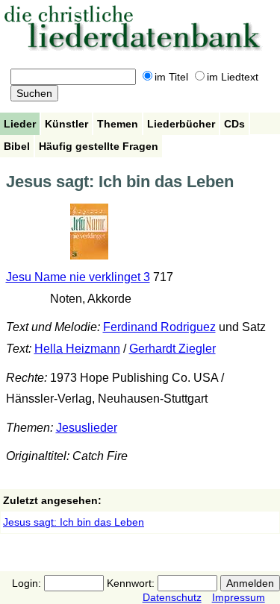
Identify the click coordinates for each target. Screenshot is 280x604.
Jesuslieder (86, 427)
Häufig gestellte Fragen (98, 146)
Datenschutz (172, 597)
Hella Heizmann (77, 348)
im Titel (171, 77)
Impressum (238, 597)
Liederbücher (181, 124)
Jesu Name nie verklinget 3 (78, 277)
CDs (234, 124)
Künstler (66, 124)
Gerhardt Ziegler (172, 348)
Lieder (20, 124)
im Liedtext (232, 77)
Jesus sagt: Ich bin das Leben (73, 522)
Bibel (17, 146)
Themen (117, 124)
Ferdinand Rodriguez (159, 327)
